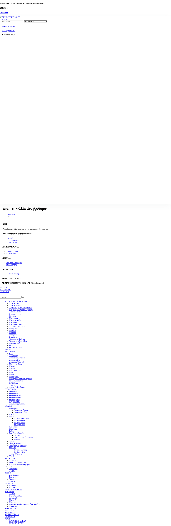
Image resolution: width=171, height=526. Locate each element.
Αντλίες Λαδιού (15, 303)
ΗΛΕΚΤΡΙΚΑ (10, 352)
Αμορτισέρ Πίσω (20, 412)
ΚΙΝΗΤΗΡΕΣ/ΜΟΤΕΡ (13, 490)
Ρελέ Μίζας (13, 383)
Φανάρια (12, 448)
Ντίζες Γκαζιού (19, 421)
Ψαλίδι (11, 456)
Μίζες (11, 372)
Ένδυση (12, 494)
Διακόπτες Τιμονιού (16, 362)
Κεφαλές (12, 316)
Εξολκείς (12, 485)
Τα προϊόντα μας (14, 240)
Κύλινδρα (13, 322)
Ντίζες (11, 416)
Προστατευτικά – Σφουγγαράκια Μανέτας (24, 504)
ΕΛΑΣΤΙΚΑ (9, 510)
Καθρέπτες (13, 427)
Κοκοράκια (13, 318)
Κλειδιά (12, 487)
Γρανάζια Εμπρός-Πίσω (18, 462)
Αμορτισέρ (13, 408)
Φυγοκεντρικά (14, 343)
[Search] (23, 297)
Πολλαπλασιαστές (16, 381)
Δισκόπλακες (14, 475)
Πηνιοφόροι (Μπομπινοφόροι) (20, 379)
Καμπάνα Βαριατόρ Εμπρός (19, 464)
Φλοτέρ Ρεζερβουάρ (17, 387)
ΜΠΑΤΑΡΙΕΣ (10, 517)
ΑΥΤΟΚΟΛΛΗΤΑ (12, 515)
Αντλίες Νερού (14, 306)
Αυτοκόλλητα (14, 506)
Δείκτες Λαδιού (15, 312)
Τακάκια (12, 479)
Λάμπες (12, 368)
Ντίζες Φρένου (19, 425)
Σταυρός (17, 439)
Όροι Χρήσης (11, 265)
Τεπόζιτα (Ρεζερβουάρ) (18, 446)
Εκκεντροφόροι (15, 314)
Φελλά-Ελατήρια (15, 347)
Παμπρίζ (12, 500)
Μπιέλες (12, 331)
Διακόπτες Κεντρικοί (17, 358)
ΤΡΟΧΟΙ (8, 467)
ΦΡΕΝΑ (8, 473)
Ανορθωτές (13, 356)
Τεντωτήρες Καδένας (17, 339)
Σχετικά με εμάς (12, 251)
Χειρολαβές (13, 498)
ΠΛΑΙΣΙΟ (8, 406)
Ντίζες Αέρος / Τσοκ (21, 418)
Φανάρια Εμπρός (20, 450)
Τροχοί (12, 471)
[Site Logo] (10, 17)
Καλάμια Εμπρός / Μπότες (24, 437)
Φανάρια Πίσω (19, 452)
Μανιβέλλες (13, 329)
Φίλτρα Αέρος (14, 393)
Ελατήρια (17, 435)
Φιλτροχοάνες (14, 400)
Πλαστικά (13, 429)
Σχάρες (12, 441)
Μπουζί (12, 375)
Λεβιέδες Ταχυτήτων (17, 326)
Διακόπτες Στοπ (15, 360)
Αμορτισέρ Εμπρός (21, 410)
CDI (11, 354)
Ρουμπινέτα (13, 391)
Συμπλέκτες (13, 337)
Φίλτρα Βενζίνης (15, 395)
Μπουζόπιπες (14, 377)
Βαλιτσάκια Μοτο (16, 496)
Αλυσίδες (13, 460)
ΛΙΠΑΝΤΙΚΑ (10, 513)
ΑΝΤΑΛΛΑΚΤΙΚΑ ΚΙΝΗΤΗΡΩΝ (18, 301)
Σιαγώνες (12, 477)
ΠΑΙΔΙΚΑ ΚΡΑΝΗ (16, 523)
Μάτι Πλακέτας (15, 370)
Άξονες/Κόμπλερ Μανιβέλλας (20, 308)
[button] (4, 19)
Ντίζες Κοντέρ (19, 423)
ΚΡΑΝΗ (8, 519)
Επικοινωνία (12, 242)
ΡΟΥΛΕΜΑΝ (10, 481)
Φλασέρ (12, 385)
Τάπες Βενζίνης (15, 444)
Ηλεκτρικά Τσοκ (15, 364)
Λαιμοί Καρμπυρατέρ (17, 404)
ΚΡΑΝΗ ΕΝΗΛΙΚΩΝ (17, 521)
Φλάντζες (12, 345)
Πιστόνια (12, 333)
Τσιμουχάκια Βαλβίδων (18, 341)
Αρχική (10, 238)
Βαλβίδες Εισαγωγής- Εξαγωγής (21, 310)
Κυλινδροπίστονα (15, 324)
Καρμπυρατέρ (14, 402)
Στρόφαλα (13, 335)
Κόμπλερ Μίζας (15, 320)
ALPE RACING (11, 508)
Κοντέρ (12, 414)
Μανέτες (12, 502)
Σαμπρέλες (13, 469)
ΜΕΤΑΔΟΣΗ (10, 458)
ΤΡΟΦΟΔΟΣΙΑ (11, 389)
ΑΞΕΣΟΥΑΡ (9, 492)
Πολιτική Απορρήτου (14, 263)
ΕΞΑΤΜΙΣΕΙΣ (10, 349)
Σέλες (11, 431)
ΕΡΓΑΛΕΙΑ (9, 483)
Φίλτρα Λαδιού (15, 398)
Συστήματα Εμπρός (16, 433)
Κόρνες (12, 366)
